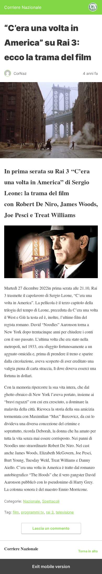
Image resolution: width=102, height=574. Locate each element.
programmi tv (32, 512)
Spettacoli (50, 501)
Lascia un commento (51, 528)
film (16, 512)
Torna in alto (88, 551)
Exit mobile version (51, 566)
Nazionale (31, 501)
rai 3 (50, 512)
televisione (65, 512)
